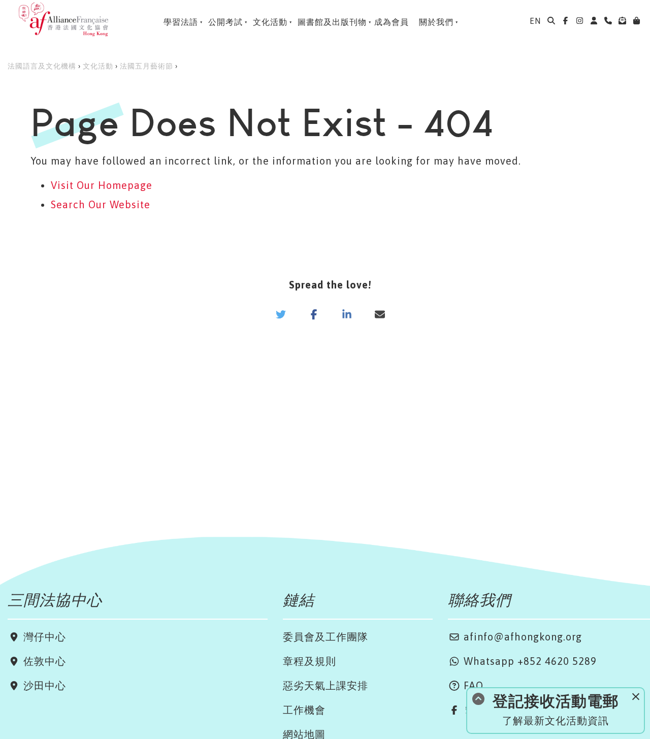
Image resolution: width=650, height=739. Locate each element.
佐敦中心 (43, 661)
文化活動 (270, 21)
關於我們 (436, 21)
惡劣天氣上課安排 (325, 685)
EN (535, 20)
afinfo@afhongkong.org (521, 636)
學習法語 (181, 21)
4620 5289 (571, 661)
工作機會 (304, 710)
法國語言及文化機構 (42, 66)
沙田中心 (43, 685)
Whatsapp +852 (503, 661)
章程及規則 (309, 661)
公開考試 (225, 21)
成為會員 (391, 21)
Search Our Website (100, 204)
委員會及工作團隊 (325, 636)
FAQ (472, 685)
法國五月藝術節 (146, 66)
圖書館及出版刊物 (332, 21)
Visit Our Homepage (101, 185)
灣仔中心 (43, 636)
